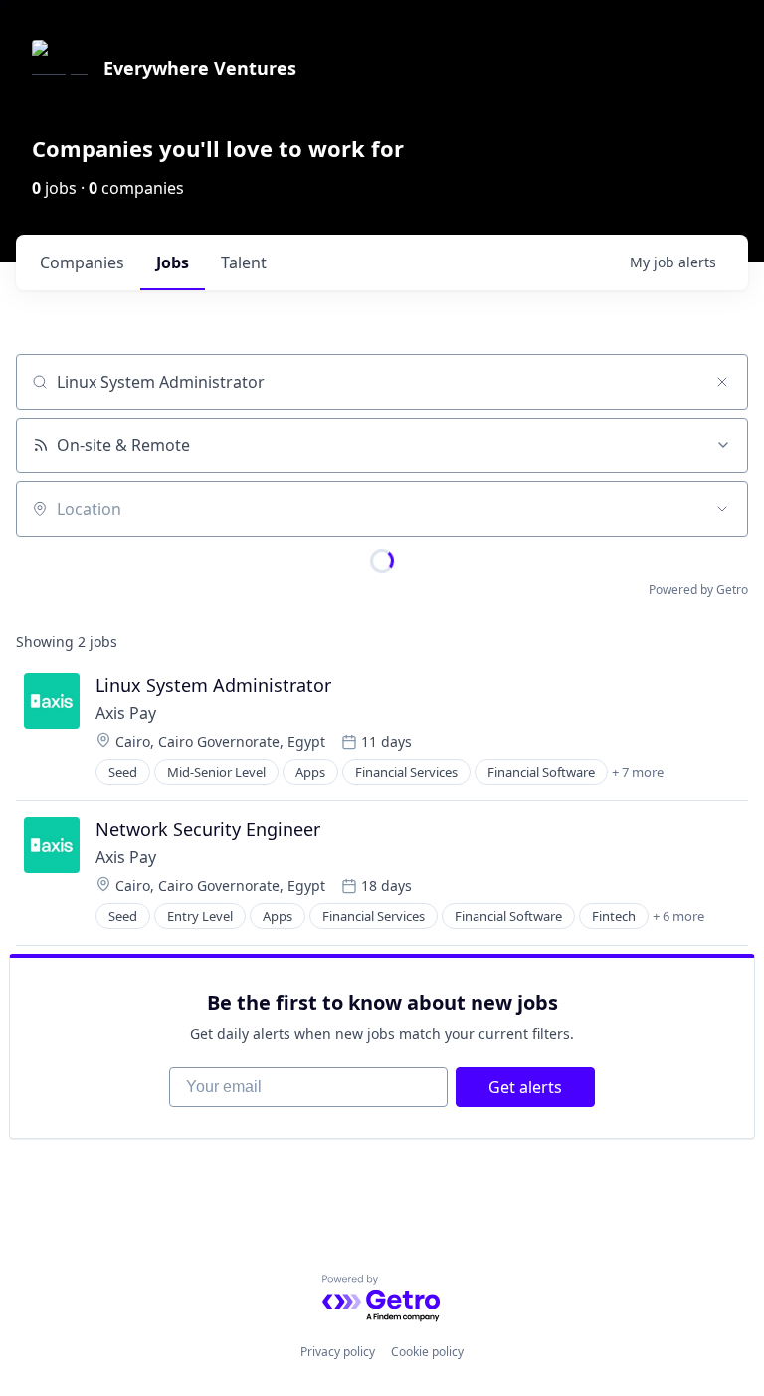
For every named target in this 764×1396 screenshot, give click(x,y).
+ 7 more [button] (638, 772)
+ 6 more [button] (678, 916)
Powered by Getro (698, 589)
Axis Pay (126, 713)
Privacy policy (337, 1351)
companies (82, 262)
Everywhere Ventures (199, 68)
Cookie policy (427, 1351)
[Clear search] (722, 382)
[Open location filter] (722, 509)
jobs (172, 262)
